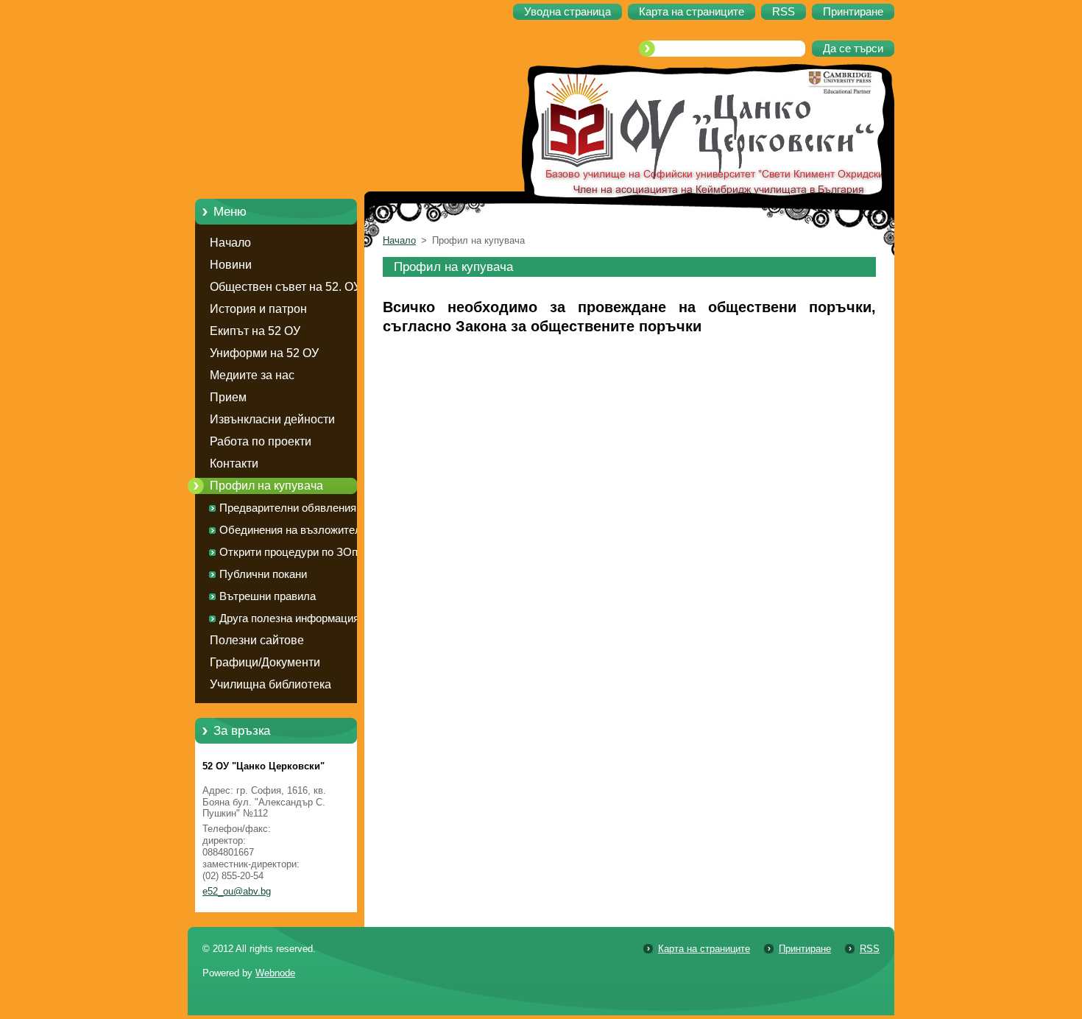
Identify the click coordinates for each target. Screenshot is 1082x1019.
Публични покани (263, 574)
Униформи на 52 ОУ (264, 353)
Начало (230, 242)
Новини (231, 264)
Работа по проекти (260, 441)
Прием (228, 397)
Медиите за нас (252, 375)
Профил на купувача (266, 485)
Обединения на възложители (293, 530)
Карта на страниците (704, 948)
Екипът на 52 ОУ (255, 331)
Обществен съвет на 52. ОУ (285, 287)
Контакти (234, 463)
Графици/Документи (265, 662)
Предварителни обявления (287, 508)
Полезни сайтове (257, 640)
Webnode (275, 973)
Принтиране (805, 948)
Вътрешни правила (267, 596)
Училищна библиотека (270, 684)
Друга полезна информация (289, 618)
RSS (870, 948)
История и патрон (258, 309)
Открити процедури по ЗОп (288, 552)
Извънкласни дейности (272, 419)
